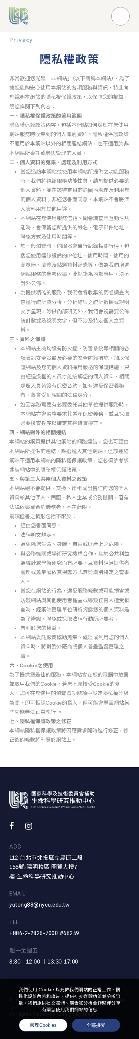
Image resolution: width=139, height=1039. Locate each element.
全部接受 (96, 1025)
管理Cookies (43, 1025)
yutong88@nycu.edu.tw (39, 904)
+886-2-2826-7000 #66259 (44, 933)
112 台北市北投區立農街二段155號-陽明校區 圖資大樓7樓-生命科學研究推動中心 (46, 867)
